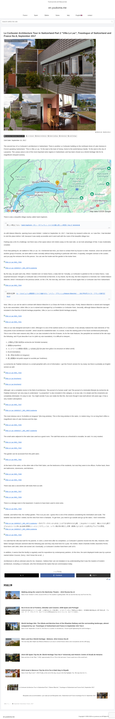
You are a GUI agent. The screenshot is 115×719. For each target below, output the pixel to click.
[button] (112, 22)
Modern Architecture (41, 136)
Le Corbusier (30, 136)
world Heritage (73, 136)
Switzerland (63, 136)
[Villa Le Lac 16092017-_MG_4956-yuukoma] (20, 529)
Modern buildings (53, 136)
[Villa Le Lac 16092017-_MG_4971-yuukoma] (20, 523)
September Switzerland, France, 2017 (15, 136)
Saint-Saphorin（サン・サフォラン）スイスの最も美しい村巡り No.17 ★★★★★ (50, 225)
